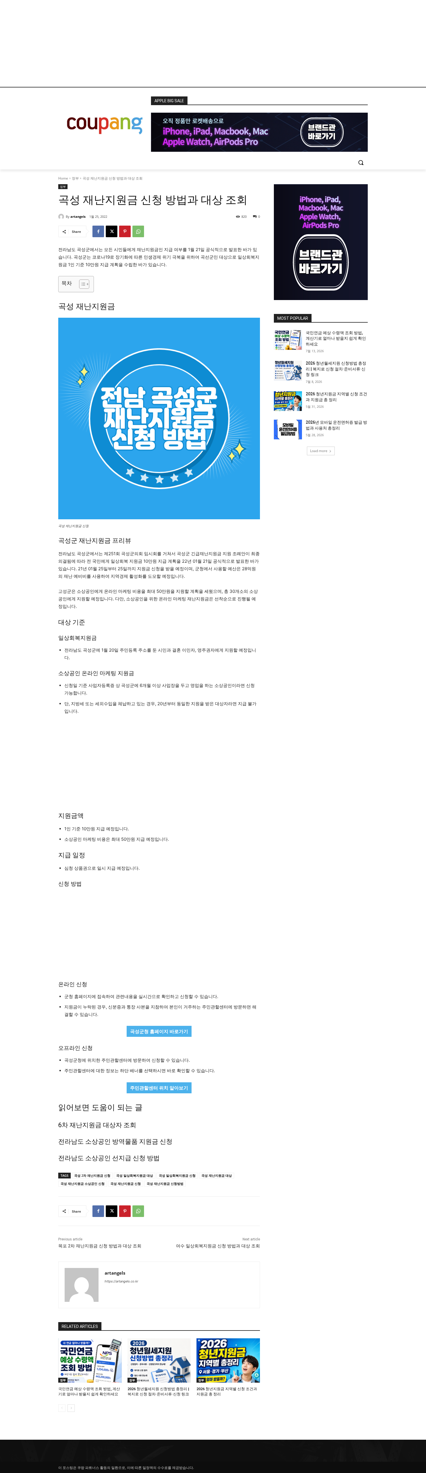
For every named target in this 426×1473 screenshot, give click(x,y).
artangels (77, 216)
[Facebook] (98, 231)
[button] (361, 162)
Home (63, 178)
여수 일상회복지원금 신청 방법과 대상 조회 (218, 1246)
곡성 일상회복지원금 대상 (134, 1175)
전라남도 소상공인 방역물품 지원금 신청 (115, 1141)
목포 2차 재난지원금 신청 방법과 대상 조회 (99, 1246)
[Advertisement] (213, 43)
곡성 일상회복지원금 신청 (177, 1175)
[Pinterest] (125, 231)
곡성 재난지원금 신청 (125, 1183)
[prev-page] (61, 1408)
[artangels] (62, 217)
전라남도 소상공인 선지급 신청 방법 (109, 1158)
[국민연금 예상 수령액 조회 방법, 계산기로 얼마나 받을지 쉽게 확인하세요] (90, 1360)
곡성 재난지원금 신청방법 (165, 1183)
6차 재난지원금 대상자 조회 (97, 1125)
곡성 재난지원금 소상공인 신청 (83, 1183)
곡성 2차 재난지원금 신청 (92, 1175)
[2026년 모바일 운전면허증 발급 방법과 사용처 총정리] (288, 429)
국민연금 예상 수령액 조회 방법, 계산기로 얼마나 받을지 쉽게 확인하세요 (336, 338)
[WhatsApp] (138, 231)
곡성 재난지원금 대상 (216, 1175)
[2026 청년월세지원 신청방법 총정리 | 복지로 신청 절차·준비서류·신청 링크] (159, 1360)
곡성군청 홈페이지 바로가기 (159, 1031)
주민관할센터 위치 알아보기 (159, 1088)
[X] (111, 231)
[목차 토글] (81, 284)
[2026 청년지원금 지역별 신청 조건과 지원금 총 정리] (228, 1360)
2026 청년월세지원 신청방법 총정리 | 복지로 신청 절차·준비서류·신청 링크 (336, 369)
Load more (318, 450)
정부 (75, 178)
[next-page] (71, 1408)
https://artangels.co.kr (121, 1281)
